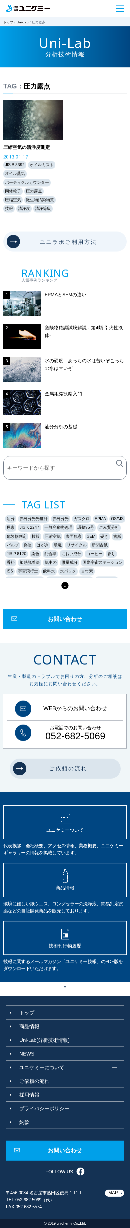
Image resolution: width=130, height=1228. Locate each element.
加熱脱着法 (30, 562)
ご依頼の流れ (34, 1081)
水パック (68, 571)
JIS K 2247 (29, 527)
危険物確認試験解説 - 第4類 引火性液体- (84, 331)
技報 (9, 208)
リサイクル (77, 545)
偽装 (28, 545)
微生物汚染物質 (40, 199)
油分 (11, 518)
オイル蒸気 (15, 173)
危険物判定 (17, 536)
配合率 (50, 553)
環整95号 (85, 527)
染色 (35, 553)
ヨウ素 (87, 571)
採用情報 (29, 1095)
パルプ (13, 545)
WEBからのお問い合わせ (75, 709)
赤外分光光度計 (34, 518)
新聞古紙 (100, 545)
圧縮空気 (13, 199)
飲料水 (49, 571)
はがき (43, 545)
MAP (113, 1192)
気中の (51, 562)
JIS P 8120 (16, 553)
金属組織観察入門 (63, 393)
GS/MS (117, 518)
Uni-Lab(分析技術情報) (44, 1040)
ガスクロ (82, 518)
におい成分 (71, 553)
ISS (10, 571)
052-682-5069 (75, 736)
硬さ (104, 536)
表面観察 (74, 536)
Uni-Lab (23, 22)
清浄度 (24, 208)
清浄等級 (43, 208)
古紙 (117, 536)
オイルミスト (42, 164)
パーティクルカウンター (27, 182)
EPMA (100, 518)
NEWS (26, 1054)
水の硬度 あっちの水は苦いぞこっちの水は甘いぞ (84, 364)
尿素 (11, 527)
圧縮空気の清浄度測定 (26, 147)
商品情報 (29, 1026)
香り (111, 553)
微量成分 (70, 562)
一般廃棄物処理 (58, 527)
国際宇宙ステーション (103, 562)
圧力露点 (34, 191)
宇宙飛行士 (28, 571)
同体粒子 (13, 191)
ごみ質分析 (109, 527)
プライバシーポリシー (44, 1108)
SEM (91, 536)
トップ (8, 22)
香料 (11, 562)
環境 (58, 545)
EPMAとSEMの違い (65, 294)
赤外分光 (61, 518)
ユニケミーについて (41, 1067)
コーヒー (94, 553)
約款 (24, 1122)
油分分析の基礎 (61, 426)
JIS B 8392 (15, 164)
